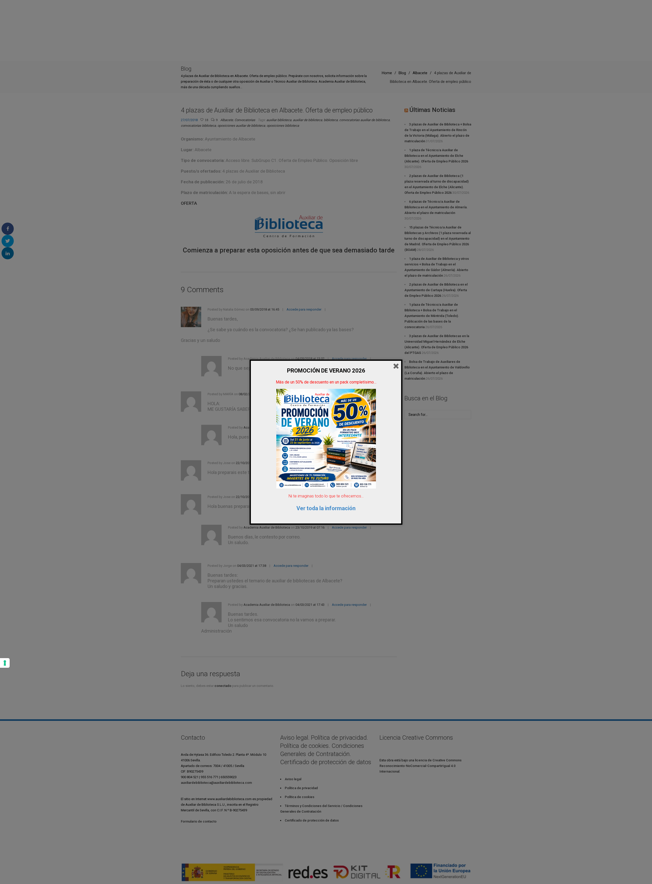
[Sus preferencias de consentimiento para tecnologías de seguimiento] (5, 663)
